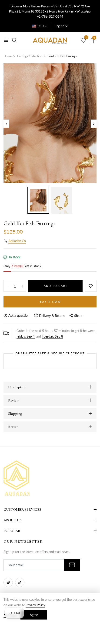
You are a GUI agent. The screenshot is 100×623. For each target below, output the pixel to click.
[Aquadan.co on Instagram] (8, 582)
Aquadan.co (17, 241)
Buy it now (50, 301)
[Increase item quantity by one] (22, 285)
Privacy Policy (35, 605)
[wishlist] (83, 41)
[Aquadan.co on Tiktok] (19, 582)
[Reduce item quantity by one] (7, 285)
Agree (34, 615)
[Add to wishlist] (91, 286)
